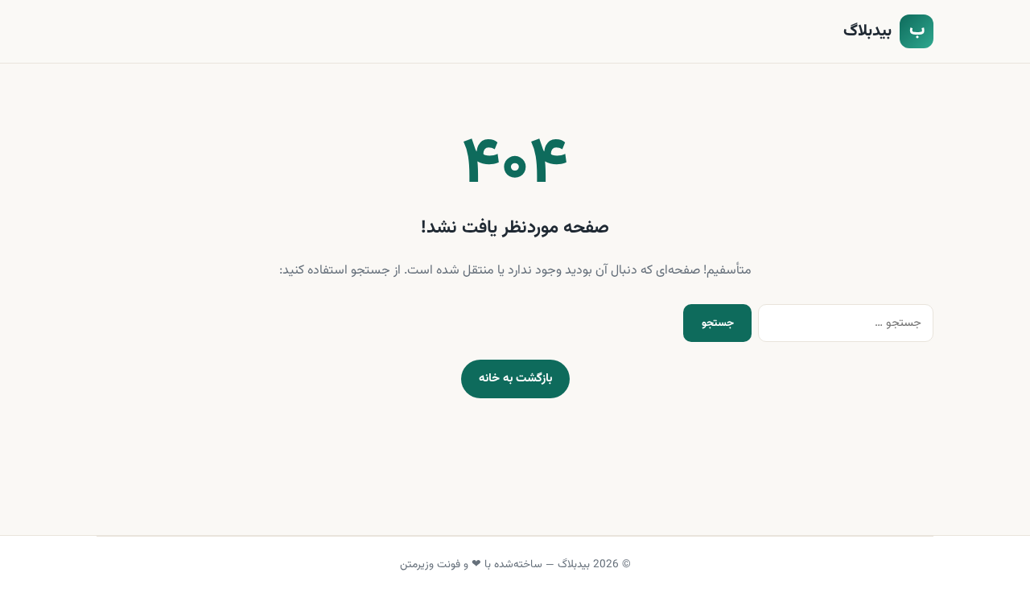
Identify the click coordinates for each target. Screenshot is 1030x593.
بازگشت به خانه (515, 378)
